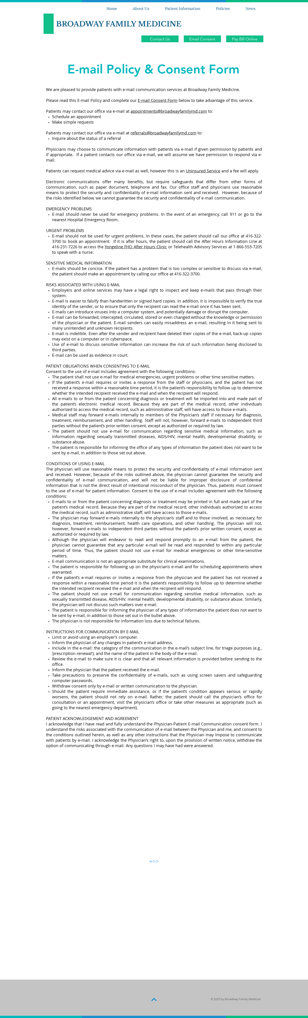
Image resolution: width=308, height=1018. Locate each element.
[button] (223, 8)
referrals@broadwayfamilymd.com (163, 133)
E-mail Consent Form (157, 100)
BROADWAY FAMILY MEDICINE (119, 24)
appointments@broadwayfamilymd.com (169, 111)
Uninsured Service (203, 171)
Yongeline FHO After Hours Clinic (136, 246)
